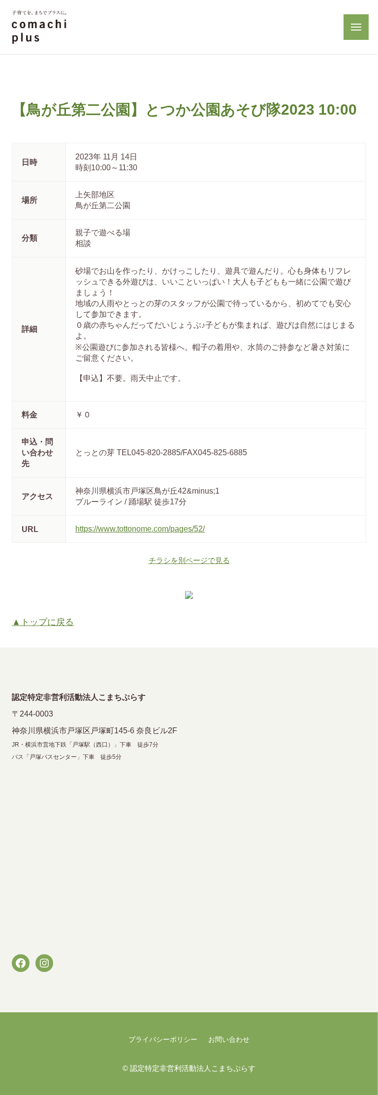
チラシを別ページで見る (189, 560)
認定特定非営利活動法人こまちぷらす (192, 1068)
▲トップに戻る (43, 622)
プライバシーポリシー (162, 1039)
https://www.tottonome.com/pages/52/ (140, 528)
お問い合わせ (229, 1039)
